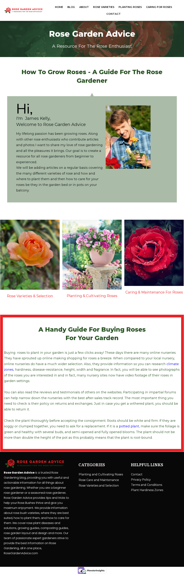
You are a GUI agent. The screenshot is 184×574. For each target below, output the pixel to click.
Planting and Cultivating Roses (101, 474)
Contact (136, 474)
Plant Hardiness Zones (147, 490)
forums (170, 392)
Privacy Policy (141, 479)
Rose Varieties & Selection (30, 296)
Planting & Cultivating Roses (92, 296)
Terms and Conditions (146, 485)
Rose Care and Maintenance (99, 480)
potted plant (129, 426)
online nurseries (17, 364)
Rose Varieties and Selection (99, 485)
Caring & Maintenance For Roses (154, 292)
